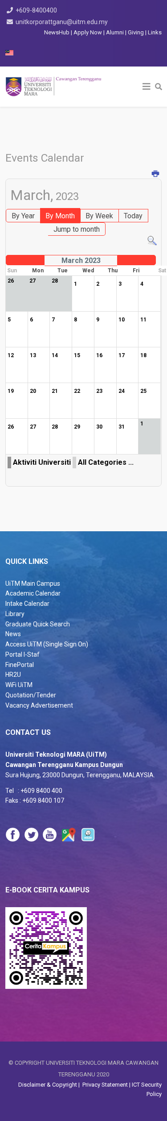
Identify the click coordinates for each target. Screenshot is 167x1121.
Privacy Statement (104, 1084)
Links (155, 32)
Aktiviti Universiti (42, 462)
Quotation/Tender (30, 695)
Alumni (115, 32)
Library (14, 613)
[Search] (152, 241)
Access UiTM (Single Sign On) (46, 644)
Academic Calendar (33, 593)
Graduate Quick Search (37, 624)
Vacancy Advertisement (39, 705)
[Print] (155, 174)
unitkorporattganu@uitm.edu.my (62, 21)
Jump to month (76, 229)
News (13, 634)
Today (133, 216)
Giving (136, 32)
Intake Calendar (27, 603)
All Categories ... (106, 462)
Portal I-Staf (22, 654)
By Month (60, 216)
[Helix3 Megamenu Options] (147, 87)
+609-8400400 (36, 10)
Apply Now (87, 32)
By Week (99, 216)
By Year (23, 216)
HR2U (13, 674)
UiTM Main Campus (32, 583)
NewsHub (56, 32)
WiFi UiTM (19, 684)
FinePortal (19, 664)
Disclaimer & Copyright (48, 1084)
